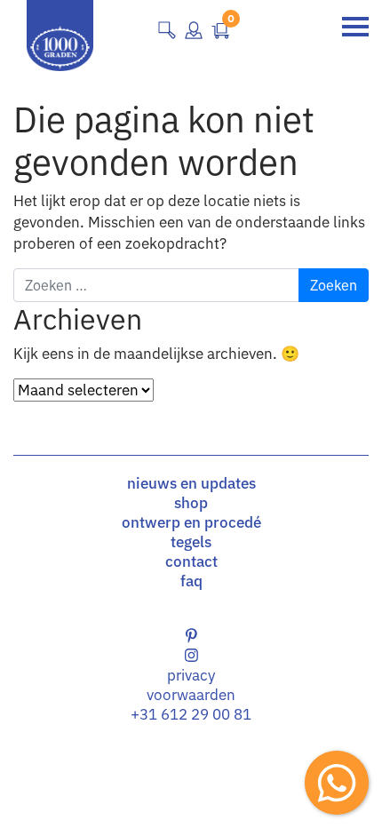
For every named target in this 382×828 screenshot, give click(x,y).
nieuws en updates (191, 483)
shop (191, 503)
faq (191, 581)
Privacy (191, 675)
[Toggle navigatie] (355, 26)
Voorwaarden (191, 695)
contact (191, 561)
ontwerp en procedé (191, 522)
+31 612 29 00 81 (191, 714)
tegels (191, 542)
